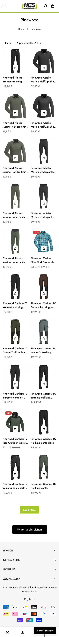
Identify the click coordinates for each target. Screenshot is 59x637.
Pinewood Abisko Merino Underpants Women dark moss (13, 260)
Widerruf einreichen (29, 529)
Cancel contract (45, 630)
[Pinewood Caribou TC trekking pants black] (44, 422)
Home (21, 29)
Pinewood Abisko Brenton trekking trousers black (12, 80)
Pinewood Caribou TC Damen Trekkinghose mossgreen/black (15, 350)
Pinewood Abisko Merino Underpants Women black (42, 215)
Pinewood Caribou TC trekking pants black (43, 441)
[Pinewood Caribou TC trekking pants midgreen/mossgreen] (44, 467)
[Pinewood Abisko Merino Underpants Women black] (44, 196)
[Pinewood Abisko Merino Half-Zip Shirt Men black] (44, 61)
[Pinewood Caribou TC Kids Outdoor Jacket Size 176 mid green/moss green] (15, 422)
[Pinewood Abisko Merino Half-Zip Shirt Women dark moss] (15, 151)
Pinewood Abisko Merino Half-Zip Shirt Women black (43, 125)
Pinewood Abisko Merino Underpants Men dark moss (13, 215)
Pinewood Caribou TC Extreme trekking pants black (43, 396)
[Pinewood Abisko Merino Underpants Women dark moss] (15, 241)
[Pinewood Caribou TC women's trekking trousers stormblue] (44, 332)
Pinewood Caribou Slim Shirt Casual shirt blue (43, 260)
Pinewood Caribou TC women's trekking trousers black (15, 305)
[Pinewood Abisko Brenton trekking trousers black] (15, 61)
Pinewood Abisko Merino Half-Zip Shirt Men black (43, 80)
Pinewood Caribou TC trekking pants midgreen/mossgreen (43, 486)
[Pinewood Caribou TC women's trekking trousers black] (15, 287)
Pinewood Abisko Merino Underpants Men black (42, 170)
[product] (8, 632)
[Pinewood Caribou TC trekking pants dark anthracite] (15, 467)
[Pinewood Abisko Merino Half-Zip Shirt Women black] (44, 106)
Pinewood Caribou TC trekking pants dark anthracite (15, 486)
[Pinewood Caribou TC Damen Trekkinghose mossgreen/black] (15, 332)
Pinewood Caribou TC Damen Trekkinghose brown (43, 305)
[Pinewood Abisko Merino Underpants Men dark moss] (15, 196)
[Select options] (15, 68)
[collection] (22, 632)
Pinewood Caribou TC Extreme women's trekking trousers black (15, 396)
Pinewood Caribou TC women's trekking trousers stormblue (43, 350)
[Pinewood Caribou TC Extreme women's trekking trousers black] (15, 377)
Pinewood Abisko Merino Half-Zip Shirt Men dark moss (14, 125)
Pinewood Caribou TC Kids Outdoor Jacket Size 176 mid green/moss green (15, 441)
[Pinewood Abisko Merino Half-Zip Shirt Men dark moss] (15, 106)
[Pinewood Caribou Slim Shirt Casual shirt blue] (44, 241)
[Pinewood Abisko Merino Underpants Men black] (44, 151)
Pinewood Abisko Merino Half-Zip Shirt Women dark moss (14, 170)
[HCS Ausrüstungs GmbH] (29, 6)
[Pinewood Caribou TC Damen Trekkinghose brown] (44, 287)
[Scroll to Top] (53, 619)
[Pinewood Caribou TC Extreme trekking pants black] (44, 377)
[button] (53, 6)
